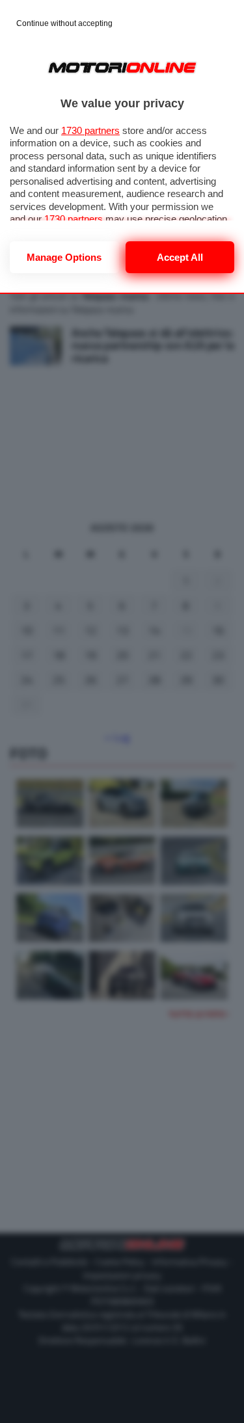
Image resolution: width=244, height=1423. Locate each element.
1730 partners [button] (90, 130)
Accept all (180, 257)
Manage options (64, 257)
